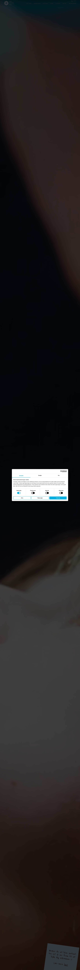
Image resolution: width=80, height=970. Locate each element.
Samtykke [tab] (21, 475)
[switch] (33, 493)
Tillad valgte (40, 497)
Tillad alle (58, 497)
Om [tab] (59, 475)
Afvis (22, 497)
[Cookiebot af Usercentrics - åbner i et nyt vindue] (61, 471)
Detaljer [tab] (40, 475)
